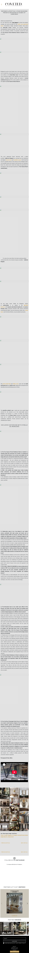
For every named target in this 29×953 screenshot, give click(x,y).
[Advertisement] (14, 881)
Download (14, 915)
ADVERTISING (14, 948)
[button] (27, 903)
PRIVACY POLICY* (22, 943)
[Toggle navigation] (1, 4)
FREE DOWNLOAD (14, 951)
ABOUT (14, 946)
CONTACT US (14, 947)
